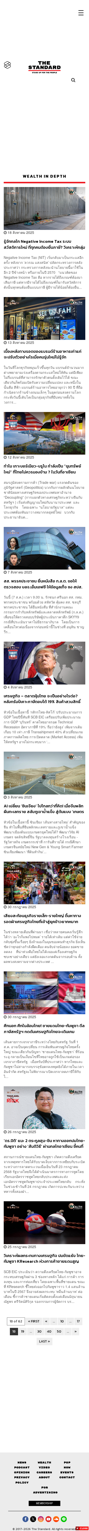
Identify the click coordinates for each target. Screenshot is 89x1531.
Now (67, 1467)
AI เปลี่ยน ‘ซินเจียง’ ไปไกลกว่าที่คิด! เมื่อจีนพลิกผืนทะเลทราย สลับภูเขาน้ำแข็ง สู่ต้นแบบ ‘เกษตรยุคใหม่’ (44, 808)
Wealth (44, 1462)
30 (39, 1331)
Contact (67, 1477)
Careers (44, 1472)
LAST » (44, 1341)
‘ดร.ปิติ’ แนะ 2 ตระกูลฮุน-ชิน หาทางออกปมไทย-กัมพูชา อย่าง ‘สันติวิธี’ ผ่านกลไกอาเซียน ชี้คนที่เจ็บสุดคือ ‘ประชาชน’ (44, 1143)
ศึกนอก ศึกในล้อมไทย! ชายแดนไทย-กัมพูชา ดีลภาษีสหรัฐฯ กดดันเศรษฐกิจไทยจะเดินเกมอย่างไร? (44, 1028)
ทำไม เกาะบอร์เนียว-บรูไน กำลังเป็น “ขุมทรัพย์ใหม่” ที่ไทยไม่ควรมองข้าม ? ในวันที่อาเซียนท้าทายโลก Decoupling (42, 468)
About (44, 1477)
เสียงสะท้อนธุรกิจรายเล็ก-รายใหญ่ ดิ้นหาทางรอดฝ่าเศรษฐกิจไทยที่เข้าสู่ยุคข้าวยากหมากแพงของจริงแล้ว (42, 918)
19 (22, 1331)
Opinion (22, 1472)
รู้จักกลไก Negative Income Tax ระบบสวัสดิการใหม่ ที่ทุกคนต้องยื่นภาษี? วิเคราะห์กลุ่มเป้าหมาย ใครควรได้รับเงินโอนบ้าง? (44, 244)
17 (78, 1321)
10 (62, 1321)
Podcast (22, 1467)
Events (67, 1472)
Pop (67, 1462)
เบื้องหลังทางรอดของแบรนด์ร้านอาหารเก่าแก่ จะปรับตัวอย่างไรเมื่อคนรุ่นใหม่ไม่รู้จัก (42, 354)
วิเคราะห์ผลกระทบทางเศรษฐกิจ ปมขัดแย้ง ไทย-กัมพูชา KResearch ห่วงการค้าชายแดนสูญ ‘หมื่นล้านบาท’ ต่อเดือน (44, 1258)
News (22, 1462)
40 (49, 1331)
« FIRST (34, 1321)
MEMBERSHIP (44, 1503)
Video (44, 1467)
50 (59, 1331)
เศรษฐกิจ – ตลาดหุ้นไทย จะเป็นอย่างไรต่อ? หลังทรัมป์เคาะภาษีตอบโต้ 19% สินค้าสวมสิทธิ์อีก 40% (42, 698)
